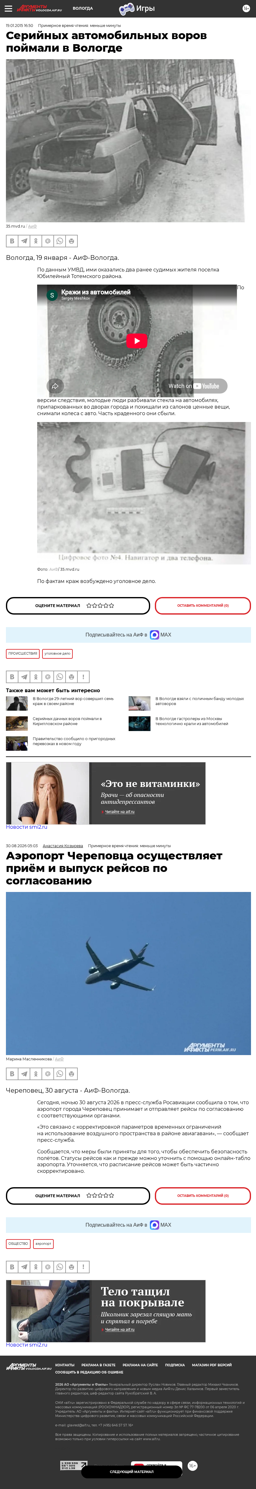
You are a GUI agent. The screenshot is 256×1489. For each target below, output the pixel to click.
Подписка (175, 1365)
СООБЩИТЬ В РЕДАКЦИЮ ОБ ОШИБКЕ (89, 1372)
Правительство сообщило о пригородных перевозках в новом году (74, 741)
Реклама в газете (98, 1365)
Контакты (64, 1365)
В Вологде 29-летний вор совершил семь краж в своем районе (73, 701)
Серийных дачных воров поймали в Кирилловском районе (67, 721)
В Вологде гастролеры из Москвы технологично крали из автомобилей (191, 721)
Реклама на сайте (140, 1365)
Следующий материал (132, 1472)
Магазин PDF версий (212, 1365)
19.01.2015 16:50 (19, 25)
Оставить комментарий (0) (203, 606)
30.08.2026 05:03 (22, 845)
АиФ (32, 226)
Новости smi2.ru (26, 827)
